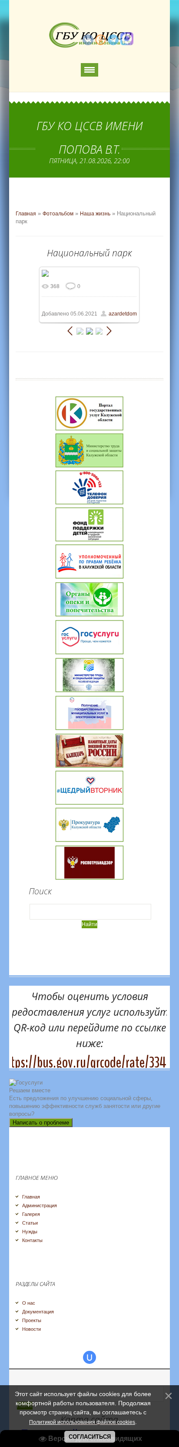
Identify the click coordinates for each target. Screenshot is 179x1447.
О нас (28, 1303)
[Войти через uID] (89, 1357)
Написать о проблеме (41, 1122)
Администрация (39, 1205)
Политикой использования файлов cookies (82, 1422)
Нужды (29, 1231)
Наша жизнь (95, 214)
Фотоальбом (58, 214)
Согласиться (90, 1437)
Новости (31, 1329)
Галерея (31, 1214)
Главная (26, 214)
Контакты (32, 1240)
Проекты (31, 1320)
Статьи (30, 1222)
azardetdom (123, 314)
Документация (38, 1311)
